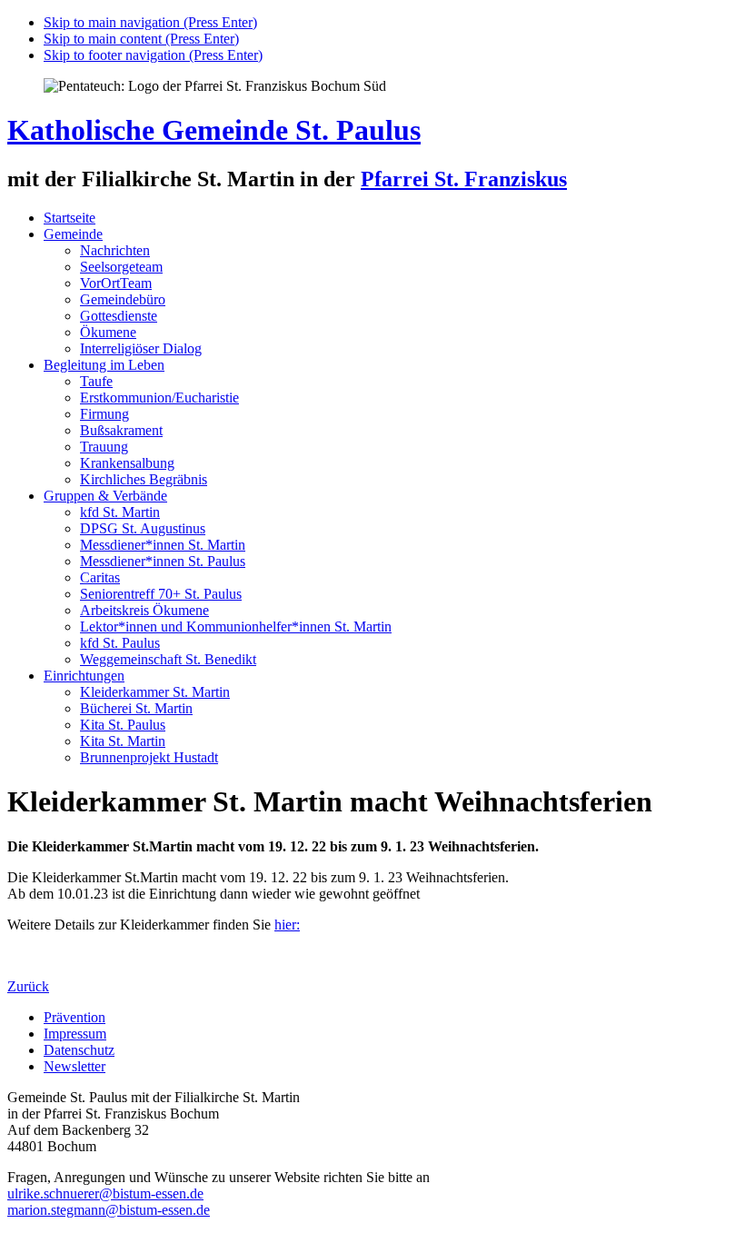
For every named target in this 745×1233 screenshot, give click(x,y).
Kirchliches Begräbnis (143, 479)
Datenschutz (79, 1050)
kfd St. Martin (120, 512)
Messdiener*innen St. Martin (162, 544)
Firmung (104, 414)
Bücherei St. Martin (136, 708)
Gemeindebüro (122, 299)
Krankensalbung (127, 463)
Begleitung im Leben (104, 365)
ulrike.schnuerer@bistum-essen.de (105, 1193)
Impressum (75, 1033)
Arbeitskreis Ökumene (144, 610)
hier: (287, 924)
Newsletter (74, 1066)
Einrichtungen (84, 675)
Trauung (104, 446)
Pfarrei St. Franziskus (464, 179)
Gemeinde (73, 234)
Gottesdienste (118, 315)
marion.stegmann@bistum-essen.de (108, 1210)
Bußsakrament (121, 430)
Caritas (100, 577)
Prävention (74, 1017)
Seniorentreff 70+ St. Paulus (161, 594)
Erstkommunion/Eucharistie (159, 397)
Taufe (96, 381)
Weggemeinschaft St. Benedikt (168, 659)
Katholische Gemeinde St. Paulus (214, 130)
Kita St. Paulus (122, 724)
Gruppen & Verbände (105, 495)
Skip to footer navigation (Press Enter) (153, 55)
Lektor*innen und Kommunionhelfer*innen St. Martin (236, 626)
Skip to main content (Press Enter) (141, 38)
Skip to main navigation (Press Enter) (150, 22)
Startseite (69, 217)
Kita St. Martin (122, 741)
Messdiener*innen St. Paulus (162, 561)
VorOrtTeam (116, 283)
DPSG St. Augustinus (142, 528)
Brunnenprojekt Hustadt (149, 757)
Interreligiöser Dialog (141, 348)
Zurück (28, 986)
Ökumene (108, 332)
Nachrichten (115, 250)
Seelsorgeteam (121, 266)
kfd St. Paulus (120, 643)
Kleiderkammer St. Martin (155, 692)
